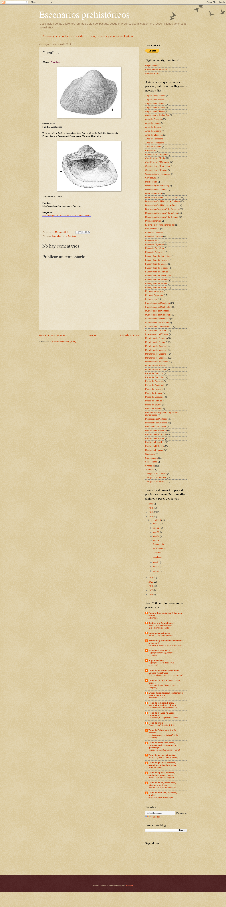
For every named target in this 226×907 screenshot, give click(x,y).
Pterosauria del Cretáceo (156, 419)
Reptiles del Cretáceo (154, 438)
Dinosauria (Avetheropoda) (157, 186)
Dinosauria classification (156, 190)
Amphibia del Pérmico (155, 107)
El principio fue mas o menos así (160, 225)
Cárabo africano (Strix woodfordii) (163, 708)
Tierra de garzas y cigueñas (162, 755)
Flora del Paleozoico (154, 295)
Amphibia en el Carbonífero (157, 115)
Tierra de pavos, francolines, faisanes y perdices (162, 784)
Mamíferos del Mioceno (155, 350)
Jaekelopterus (159, 548)
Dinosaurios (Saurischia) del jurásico (161, 213)
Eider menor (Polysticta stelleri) (161, 725)
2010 (151, 508)
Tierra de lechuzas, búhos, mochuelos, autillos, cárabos (162, 704)
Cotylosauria (150, 178)
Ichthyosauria (151, 299)
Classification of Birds (155, 158)
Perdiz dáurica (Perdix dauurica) (162, 787)
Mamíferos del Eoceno (155, 342)
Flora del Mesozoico (154, 291)
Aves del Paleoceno (154, 139)
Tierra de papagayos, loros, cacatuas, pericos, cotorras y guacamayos (162, 745)
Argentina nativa (156, 660)
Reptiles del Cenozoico (155, 434)
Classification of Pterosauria (157, 166)
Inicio (92, 335)
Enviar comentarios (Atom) (64, 341)
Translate (155, 817)
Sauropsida (150, 454)
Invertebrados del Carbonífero (158, 307)
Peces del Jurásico (153, 393)
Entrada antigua (129, 335)
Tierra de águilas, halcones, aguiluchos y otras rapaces (162, 774)
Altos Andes (153, 618)
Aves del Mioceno (153, 131)
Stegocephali (151, 462)
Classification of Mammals (157, 162)
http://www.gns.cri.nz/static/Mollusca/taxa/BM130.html (66, 215)
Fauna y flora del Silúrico (156, 283)
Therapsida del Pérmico (155, 477)
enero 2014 (156, 520)
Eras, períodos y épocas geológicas (111, 36)
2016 (151, 582)
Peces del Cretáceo (154, 381)
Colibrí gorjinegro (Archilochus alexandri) (166, 675)
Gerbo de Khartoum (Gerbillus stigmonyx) (166, 645)
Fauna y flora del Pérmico (156, 272)
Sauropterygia (151, 458)
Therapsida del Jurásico (156, 473)
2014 (151, 516)
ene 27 (156, 571)
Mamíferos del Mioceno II (156, 354)
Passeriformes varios (157, 698)
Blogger (129, 886)
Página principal (152, 65)
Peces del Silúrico (153, 405)
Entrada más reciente (52, 335)
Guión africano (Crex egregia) (161, 797)
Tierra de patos (156, 723)
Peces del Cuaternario (155, 385)
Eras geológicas (152, 229)
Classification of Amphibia (156, 154)
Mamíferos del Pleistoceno (157, 365)
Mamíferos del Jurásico (155, 346)
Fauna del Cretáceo (154, 236)
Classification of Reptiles (156, 170)
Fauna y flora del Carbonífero (158, 256)
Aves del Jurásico (153, 127)
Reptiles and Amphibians (160, 623)
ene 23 (156, 567)
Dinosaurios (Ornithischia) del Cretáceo (162, 197)
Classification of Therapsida (157, 174)
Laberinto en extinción (159, 633)
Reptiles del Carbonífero (156, 430)
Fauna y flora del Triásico (156, 287)
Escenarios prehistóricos (84, 14)
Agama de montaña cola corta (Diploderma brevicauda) (161, 626)
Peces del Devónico (154, 389)
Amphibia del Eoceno (154, 100)
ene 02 (156, 528)
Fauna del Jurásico (153, 240)
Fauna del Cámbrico (154, 233)
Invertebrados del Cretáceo (157, 311)
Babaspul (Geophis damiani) (160, 635)
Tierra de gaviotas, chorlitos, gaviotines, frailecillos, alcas (162, 764)
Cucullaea (157, 557)
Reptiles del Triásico (154, 450)
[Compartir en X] (82, 232)
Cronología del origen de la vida (63, 36)
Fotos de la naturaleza (159, 650)
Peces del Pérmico (153, 401)
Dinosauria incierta (153, 193)
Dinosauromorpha (153, 221)
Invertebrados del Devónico (64, 236)
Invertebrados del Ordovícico (158, 326)
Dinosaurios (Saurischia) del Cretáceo (162, 209)
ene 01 (156, 523)
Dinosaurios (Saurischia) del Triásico (161, 217)
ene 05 (156, 541)
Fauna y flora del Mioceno (156, 268)
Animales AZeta (152, 73)
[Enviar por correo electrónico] (77, 232)
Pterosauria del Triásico (155, 426)
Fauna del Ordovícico (154, 248)
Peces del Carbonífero (155, 377)
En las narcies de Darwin (156, 69)
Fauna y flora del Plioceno (157, 279)
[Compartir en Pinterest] (88, 232)
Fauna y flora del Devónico (157, 260)
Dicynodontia (151, 182)
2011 (151, 512)
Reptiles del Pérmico (154, 446)
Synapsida (150, 466)
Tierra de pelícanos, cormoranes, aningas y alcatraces (164, 671)
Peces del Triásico (153, 408)
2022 (151, 590)
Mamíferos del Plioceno (155, 369)
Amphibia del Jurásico (155, 103)
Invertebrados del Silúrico (156, 330)
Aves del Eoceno (153, 123)
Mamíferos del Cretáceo (156, 338)
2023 (151, 594)
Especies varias (155, 767)
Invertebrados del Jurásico (157, 323)
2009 (151, 504)
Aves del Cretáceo (153, 119)
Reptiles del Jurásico (154, 442)
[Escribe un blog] (79, 232)
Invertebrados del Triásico (156, 334)
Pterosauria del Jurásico (156, 423)
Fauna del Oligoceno (154, 244)
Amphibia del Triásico (155, 111)
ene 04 (156, 536)
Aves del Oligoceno (154, 135)
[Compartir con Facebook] (85, 232)
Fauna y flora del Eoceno (156, 264)
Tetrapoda (149, 469)
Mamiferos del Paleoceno (156, 362)
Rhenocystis (158, 544)
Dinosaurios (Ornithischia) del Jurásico (162, 201)
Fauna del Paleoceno (154, 252)
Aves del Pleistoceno (154, 143)
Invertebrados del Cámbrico (157, 303)
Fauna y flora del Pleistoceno (158, 275)
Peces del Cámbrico (154, 373)
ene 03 (156, 532)
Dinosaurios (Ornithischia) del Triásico (162, 205)
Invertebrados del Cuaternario (158, 315)
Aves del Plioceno (153, 146)
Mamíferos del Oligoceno (156, 358)
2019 (151, 586)
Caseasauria (150, 150)
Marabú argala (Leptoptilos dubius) (163, 757)
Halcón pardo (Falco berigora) (161, 777)
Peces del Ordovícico (155, 397)
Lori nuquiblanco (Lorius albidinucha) (164, 750)
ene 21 (156, 562)
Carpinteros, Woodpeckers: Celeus (163, 718)
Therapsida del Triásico (155, 481)
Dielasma (157, 553)
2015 (151, 577)
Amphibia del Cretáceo (155, 96)
